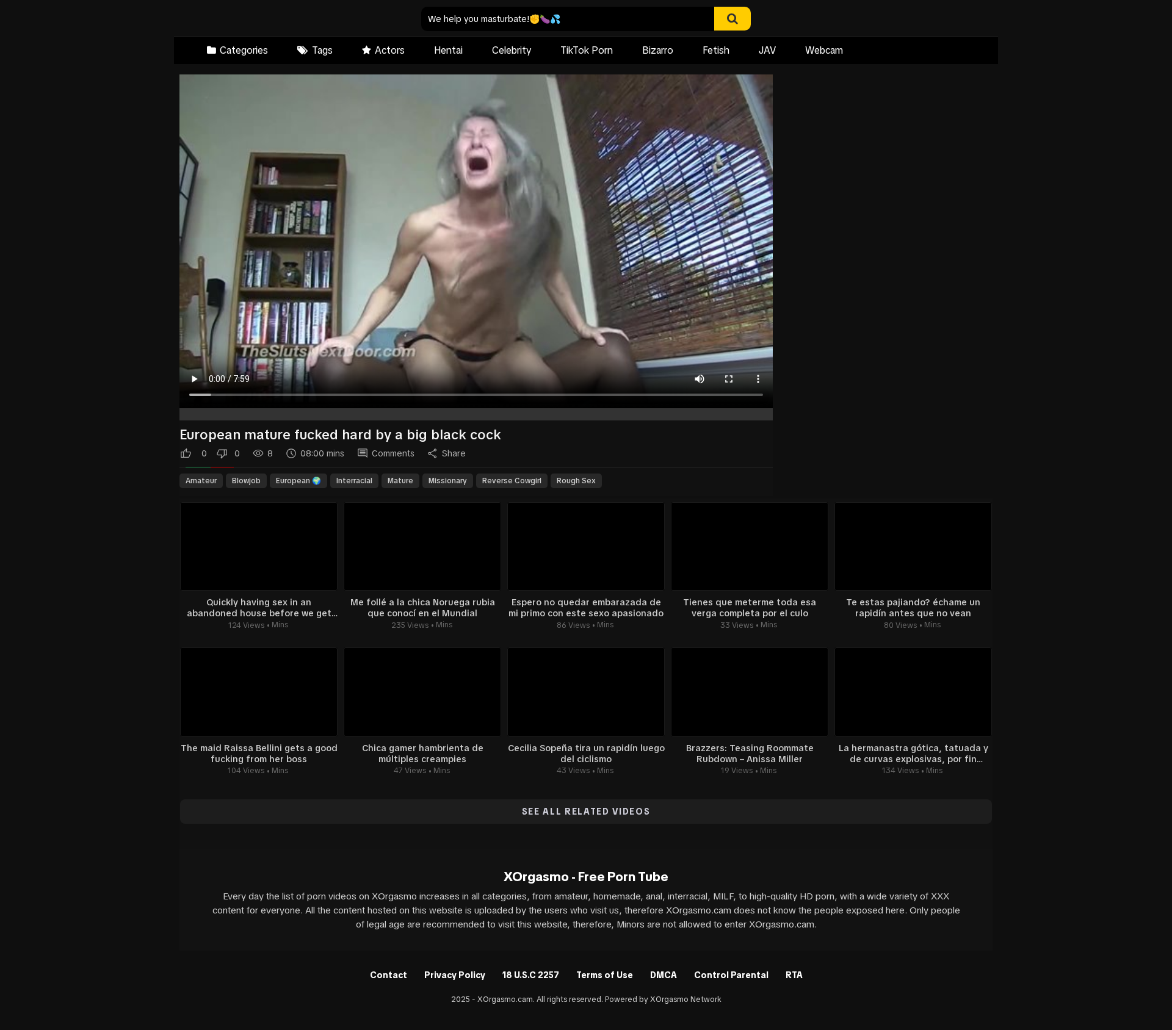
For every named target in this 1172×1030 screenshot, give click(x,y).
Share (454, 453)
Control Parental (731, 975)
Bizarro (657, 50)
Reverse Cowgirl (511, 481)
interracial (354, 481)
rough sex (576, 481)
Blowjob (246, 481)
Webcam (824, 50)
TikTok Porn (586, 50)
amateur (201, 481)
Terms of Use (604, 975)
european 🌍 (298, 481)
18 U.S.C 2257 (530, 975)
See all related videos (586, 811)
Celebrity (511, 50)
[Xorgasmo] (256, 19)
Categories (244, 50)
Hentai (448, 50)
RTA (794, 975)
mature (400, 481)
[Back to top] (1131, 993)
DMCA (663, 975)
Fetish (716, 50)
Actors (390, 50)
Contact (388, 975)
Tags (322, 50)
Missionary (448, 481)
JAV (767, 50)
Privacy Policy (454, 975)
